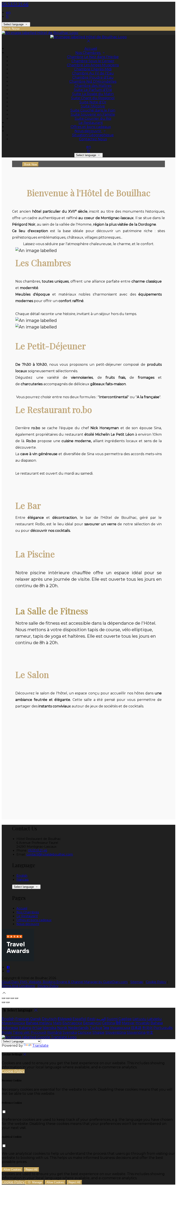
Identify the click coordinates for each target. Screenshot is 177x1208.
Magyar (128, 1023)
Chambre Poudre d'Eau (93, 77)
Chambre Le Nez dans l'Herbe (93, 57)
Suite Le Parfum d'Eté (93, 90)
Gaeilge (125, 1019)
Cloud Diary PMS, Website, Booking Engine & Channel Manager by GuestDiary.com (65, 982)
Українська (120, 1028)
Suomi (112, 1019)
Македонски (13, 1023)
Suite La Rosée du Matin (93, 94)
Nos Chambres (88, 53)
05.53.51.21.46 (15, 4)
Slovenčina (136, 1032)
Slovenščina (115, 1032)
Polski (7, 1032)
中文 (149, 1032)
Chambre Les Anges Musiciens (93, 65)
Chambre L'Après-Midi (93, 69)
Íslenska (49, 1028)
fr (7, 17)
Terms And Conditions (18, 986)
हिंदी (118, 1023)
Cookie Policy (156, 982)
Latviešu (154, 1019)
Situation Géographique (93, 135)
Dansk (35, 1019)
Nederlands (78, 1028)
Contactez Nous (93, 139)
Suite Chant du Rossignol (93, 98)
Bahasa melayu (39, 1023)
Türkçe (95, 1028)
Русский (38, 1032)
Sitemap (136, 982)
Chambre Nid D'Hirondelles (92, 81)
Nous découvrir (88, 131)
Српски (85, 1032)
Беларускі (92, 1023)
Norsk (62, 1028)
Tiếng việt (21, 1032)
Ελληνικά (65, 1019)
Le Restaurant (91, 123)
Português (162, 1028)
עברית (37, 1028)
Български (72, 1023)
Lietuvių (139, 1019)
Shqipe (98, 1032)
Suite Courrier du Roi (93, 118)
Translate (40, 1045)
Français (22, 879)
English (21, 876)
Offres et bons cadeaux (91, 127)
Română (54, 1032)
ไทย (106, 1028)
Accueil (90, 49)
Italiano (25, 1028)
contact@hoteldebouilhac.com (49, 854)
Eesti (91, 1019)
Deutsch (49, 1019)
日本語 (136, 1028)
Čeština (108, 1023)
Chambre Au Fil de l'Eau (93, 73)
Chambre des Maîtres (92, 86)
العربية (101, 1019)
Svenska (70, 1032)
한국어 (147, 1028)
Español (79, 1019)
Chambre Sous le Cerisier (92, 61)
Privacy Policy (48, 986)
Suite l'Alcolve (93, 106)
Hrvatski (143, 1023)
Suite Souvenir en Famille (93, 114)
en (8, 12)
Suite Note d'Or (92, 102)
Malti (57, 1023)
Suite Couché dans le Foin (92, 110)
